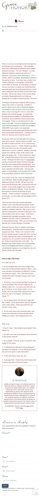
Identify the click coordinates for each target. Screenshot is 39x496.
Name (5, 457)
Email (5, 466)
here (28, 406)
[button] (19, 14)
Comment (6, 432)
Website (5, 476)
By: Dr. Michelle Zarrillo (9, 26)
